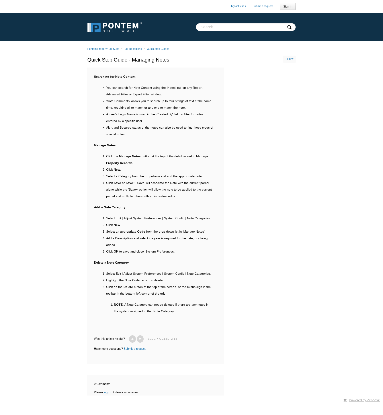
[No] (140, 339)
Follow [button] (289, 58)
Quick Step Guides (158, 48)
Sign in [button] (287, 6)
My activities (238, 6)
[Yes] (132, 339)
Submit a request (263, 6)
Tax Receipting (133, 48)
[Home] (114, 27)
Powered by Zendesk (364, 400)
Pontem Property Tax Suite (103, 48)
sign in (108, 392)
